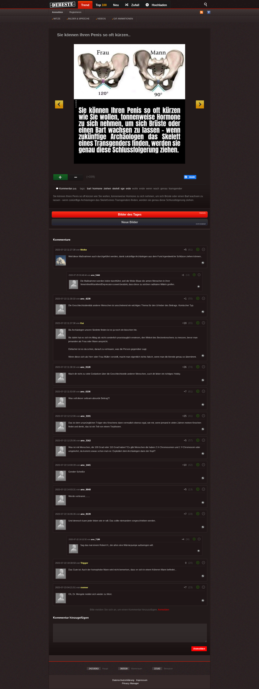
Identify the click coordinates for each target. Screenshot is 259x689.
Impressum (141, 680)
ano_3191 (86, 416)
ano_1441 (86, 465)
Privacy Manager (130, 683)
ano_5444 (95, 275)
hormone (97, 188)
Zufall (135, 5)
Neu (116, 5)
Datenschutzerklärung (123, 680)
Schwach (75, 177)
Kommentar (67, 188)
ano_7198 (95, 539)
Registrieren (75, 12)
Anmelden (57, 12)
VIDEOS (101, 18)
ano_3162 (86, 440)
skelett (115, 188)
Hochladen (159, 5)
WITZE (56, 18)
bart (89, 188)
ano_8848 (86, 489)
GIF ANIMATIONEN (123, 18)
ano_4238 (85, 298)
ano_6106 (85, 391)
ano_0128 (85, 367)
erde (128, 188)
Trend (85, 5)
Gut (60, 177)
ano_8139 (86, 514)
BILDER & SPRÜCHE (78, 18)
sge (123, 188)
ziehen (107, 188)
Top (101, 5)
